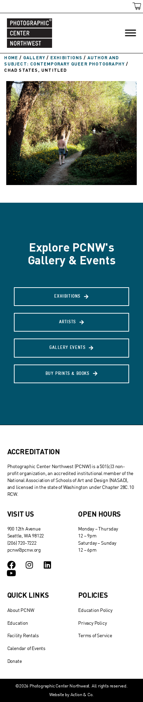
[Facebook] (11, 565)
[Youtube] (11, 573)
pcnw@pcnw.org (24, 550)
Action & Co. (82, 694)
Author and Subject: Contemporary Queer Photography (64, 61)
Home (11, 57)
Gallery (34, 57)
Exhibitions (66, 57)
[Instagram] (29, 565)
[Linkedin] (47, 565)
